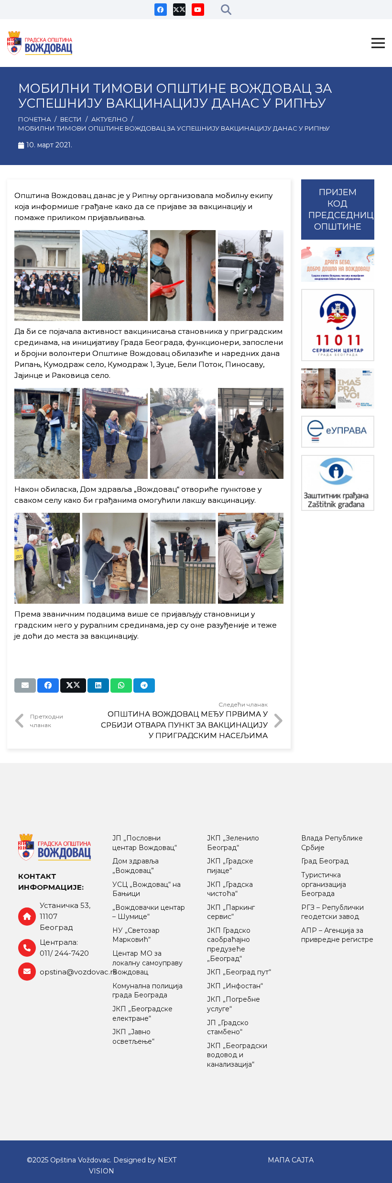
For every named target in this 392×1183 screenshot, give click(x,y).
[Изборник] (378, 43)
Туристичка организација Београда (323, 884)
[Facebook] (160, 9)
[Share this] (48, 685)
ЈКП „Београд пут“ (239, 972)
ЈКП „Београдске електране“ (142, 1014)
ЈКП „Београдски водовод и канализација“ (237, 1055)
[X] (179, 9)
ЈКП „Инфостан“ (235, 986)
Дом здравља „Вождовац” (135, 866)
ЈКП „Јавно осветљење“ (133, 1037)
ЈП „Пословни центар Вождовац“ (144, 843)
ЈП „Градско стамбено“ (228, 1027)
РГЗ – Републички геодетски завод (332, 912)
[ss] (337, 325)
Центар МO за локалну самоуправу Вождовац (147, 962)
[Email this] (25, 685)
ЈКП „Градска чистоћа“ (230, 889)
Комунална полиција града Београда (147, 991)
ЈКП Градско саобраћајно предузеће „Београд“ (228, 944)
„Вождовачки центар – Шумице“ (148, 912)
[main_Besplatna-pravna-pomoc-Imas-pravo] (337, 388)
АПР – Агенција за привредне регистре (337, 935)
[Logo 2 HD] (337, 483)
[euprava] (337, 432)
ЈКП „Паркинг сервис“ (231, 912)
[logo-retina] (39, 43)
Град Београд (324, 861)
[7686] (337, 264)
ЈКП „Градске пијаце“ (230, 866)
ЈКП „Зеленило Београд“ (233, 843)
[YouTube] (198, 9)
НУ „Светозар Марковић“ (136, 935)
